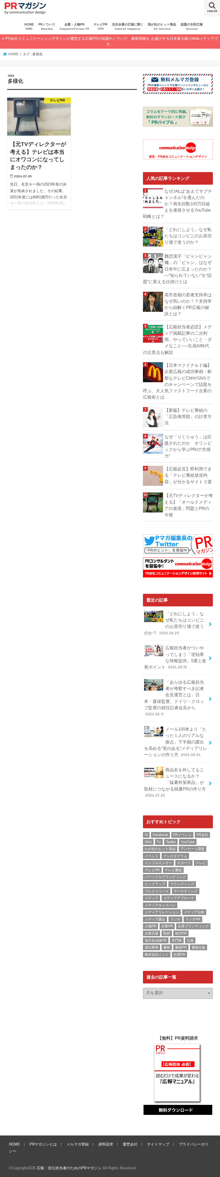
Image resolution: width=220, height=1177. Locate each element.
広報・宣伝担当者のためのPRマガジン (69, 1168)
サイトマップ (158, 1144)
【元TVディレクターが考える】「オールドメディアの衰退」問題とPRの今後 (188, 505)
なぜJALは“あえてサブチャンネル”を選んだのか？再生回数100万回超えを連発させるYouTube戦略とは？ (177, 204)
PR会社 (202, 835)
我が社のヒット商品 (162, 26)
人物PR (150, 926)
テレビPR (100, 26)
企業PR (167, 926)
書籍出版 (198, 947)
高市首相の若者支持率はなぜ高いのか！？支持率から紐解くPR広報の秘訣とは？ (188, 304)
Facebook (160, 835)
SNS (148, 842)
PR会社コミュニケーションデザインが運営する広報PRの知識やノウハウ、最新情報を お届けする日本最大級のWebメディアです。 (111, 41)
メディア (151, 898)
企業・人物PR (74, 26)
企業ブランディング (193, 926)
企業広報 (151, 933)
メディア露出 (155, 919)
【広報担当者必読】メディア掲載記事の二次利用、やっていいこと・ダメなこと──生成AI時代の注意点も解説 (177, 340)
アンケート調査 (192, 849)
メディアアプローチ (178, 898)
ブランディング (182, 884)
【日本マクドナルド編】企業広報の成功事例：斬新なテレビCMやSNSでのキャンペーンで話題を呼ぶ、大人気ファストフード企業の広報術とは (177, 381)
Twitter (171, 842)
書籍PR (181, 947)
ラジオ (175, 919)
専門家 (177, 941)
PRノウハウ (46, 26)
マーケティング (186, 891)
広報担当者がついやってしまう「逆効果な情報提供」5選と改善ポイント (175, 657)
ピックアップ (155, 884)
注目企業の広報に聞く (128, 26)
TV (159, 842)
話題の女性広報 (192, 26)
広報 (190, 941)
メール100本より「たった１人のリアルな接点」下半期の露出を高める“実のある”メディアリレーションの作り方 (175, 742)
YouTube (188, 842)
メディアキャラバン (160, 905)
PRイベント (182, 835)
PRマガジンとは (43, 1144)
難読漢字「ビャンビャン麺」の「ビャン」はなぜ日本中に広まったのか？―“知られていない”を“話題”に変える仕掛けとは (177, 269)
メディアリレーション (162, 912)
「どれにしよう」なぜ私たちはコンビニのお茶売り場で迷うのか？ (188, 236)
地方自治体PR (156, 941)
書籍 (166, 947)
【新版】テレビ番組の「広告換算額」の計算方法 (188, 416)
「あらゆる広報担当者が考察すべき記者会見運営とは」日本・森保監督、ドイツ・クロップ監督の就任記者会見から (174, 698)
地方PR (181, 933)
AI (146, 835)
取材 (166, 933)
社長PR (179, 955)
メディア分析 (194, 912)
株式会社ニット (157, 955)
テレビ (201, 863)
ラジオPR (193, 919)
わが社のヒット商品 (160, 849)
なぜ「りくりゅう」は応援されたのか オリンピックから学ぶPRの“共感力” (188, 446)
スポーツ (184, 863)
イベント (151, 856)
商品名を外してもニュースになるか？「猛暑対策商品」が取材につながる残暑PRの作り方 (175, 783)
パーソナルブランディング (165, 877)
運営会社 (130, 1144)
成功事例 (151, 947)
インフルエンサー (158, 863)
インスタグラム (175, 856)
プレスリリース (157, 891)
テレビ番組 (173, 870)
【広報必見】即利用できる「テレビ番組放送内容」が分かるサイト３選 (188, 475)
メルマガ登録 (77, 1144)
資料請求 (105, 1144)
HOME (29, 26)
